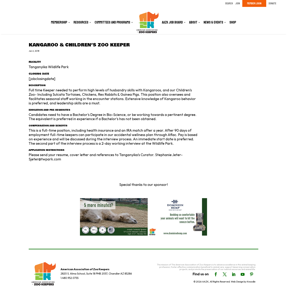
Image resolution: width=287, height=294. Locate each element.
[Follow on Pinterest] (251, 274)
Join (237, 3)
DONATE (272, 3)
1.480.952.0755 (69, 278)
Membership (59, 22)
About (193, 22)
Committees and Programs (112, 22)
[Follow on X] (225, 274)
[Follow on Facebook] (216, 274)
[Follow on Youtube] (242, 274)
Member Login (254, 3)
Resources (81, 22)
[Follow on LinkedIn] (234, 274)
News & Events (213, 22)
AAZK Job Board (172, 22)
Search (229, 3)
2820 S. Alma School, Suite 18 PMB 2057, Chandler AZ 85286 (96, 273)
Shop (232, 22)
